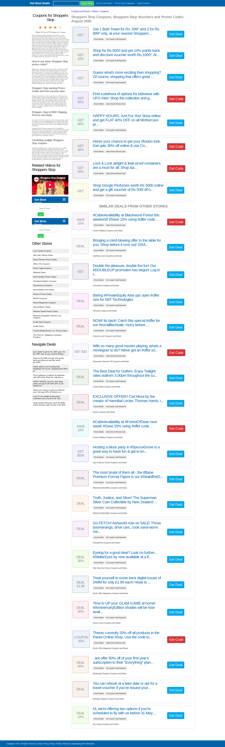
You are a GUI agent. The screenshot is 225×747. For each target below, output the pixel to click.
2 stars (45, 27)
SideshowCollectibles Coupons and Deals (110, 488)
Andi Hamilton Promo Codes (44, 277)
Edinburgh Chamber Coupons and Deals (109, 673)
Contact (40, 744)
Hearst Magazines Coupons (44, 303)
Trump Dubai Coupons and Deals (106, 387)
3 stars (50, 27)
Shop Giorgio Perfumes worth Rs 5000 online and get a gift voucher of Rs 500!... (50, 404)
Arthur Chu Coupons (41, 264)
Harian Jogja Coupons (42, 268)
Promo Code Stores (104, 3)
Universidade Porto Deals (43, 290)
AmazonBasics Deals (41, 307)
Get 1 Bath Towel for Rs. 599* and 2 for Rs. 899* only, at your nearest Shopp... (49, 353)
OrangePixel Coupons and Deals (106, 543)
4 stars (55, 27)
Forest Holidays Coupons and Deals (108, 230)
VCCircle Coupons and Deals (105, 311)
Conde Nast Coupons (42, 322)
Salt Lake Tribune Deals (43, 255)
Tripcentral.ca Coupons (42, 285)
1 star (40, 27)
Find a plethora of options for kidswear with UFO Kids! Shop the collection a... (49, 376)
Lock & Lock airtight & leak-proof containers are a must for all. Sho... (47, 397)
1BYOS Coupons (40, 298)
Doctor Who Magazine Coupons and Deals (110, 593)
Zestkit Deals (38, 326)
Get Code (176, 99)
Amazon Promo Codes (42, 294)
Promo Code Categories (125, 3)
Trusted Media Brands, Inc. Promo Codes (50, 331)
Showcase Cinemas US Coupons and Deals (111, 361)
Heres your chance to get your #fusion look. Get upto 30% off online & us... (49, 391)
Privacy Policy (49, 744)
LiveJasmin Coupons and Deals (106, 285)
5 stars (60, 27)
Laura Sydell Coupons (42, 251)
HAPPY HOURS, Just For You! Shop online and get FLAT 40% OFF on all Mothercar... (48, 384)
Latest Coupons (143, 3)
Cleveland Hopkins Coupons (44, 281)
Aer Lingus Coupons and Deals (105, 724)
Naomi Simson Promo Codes (45, 260)
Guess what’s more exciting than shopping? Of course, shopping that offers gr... (50, 369)
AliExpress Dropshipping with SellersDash (78, 744)
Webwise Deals (39, 272)
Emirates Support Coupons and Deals (108, 699)
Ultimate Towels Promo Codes (45, 311)
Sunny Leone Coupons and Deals (107, 623)
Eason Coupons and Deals (104, 412)
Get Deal (175, 34)
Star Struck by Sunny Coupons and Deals (110, 568)
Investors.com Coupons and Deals (107, 336)
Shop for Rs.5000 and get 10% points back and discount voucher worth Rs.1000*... (48, 360)
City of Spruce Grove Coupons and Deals (110, 462)
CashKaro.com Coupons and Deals (107, 256)
